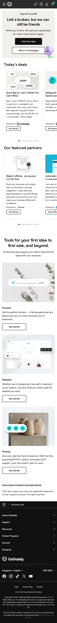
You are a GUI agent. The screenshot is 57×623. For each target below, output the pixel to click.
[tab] (18, 140)
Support (6, 522)
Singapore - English (11, 570)
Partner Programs (10, 536)
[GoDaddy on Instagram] (11, 577)
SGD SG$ (47, 570)
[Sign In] (46, 4)
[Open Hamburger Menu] (3, 4)
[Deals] (35, 4)
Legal (16, 587)
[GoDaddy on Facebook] (4, 577)
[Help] (41, 4)
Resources (7, 529)
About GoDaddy (9, 515)
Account (6, 543)
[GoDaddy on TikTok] (17, 577)
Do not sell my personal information (28, 592)
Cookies (40, 587)
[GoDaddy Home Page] (13, 559)
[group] (28, 102)
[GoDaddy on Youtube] (31, 577)
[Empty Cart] (52, 4)
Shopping (6, 550)
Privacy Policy (27, 587)
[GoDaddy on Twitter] (24, 577)
